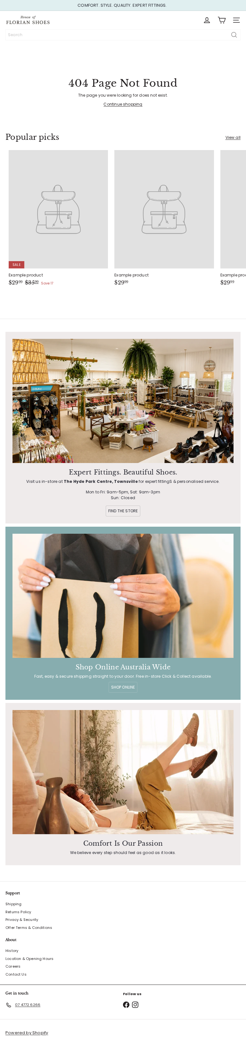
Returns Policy (18, 911)
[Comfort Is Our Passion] (123, 772)
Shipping (13, 903)
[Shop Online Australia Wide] (123, 596)
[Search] (234, 34)
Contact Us (16, 974)
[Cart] (221, 20)
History (11, 950)
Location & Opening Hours (29, 958)
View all (233, 137)
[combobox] (123, 34)
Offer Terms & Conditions (28, 927)
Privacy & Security (21, 919)
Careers (12, 966)
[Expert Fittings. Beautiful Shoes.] (123, 401)
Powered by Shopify (26, 1033)
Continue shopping (122, 104)
